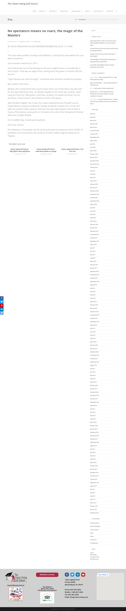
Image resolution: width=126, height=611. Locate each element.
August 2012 (93, 446)
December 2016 (94, 271)
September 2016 (94, 281)
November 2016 (94, 275)
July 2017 (92, 248)
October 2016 (93, 278)
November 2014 (94, 355)
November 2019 (94, 164)
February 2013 (94, 425)
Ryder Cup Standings (96, 83)
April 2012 (92, 459)
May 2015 (92, 335)
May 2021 (92, 114)
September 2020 (94, 137)
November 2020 (94, 130)
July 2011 (92, 489)
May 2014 (92, 375)
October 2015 (93, 318)
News (91, 533)
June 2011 (92, 492)
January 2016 (93, 308)
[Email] (2, 313)
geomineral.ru (94, 91)
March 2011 (93, 503)
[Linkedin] (78, 575)
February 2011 (94, 506)
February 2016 (94, 305)
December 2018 (94, 191)
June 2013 (92, 412)
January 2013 (93, 429)
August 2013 (93, 405)
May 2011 (92, 496)
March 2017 (93, 261)
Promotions (93, 540)
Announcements (94, 523)
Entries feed (93, 555)
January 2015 (93, 348)
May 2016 (92, 295)
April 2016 (92, 298)
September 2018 (94, 201)
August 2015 (93, 325)
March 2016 (93, 301)
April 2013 (92, 419)
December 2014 (94, 352)
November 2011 (94, 476)
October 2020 (93, 134)
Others (92, 536)
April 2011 (92, 499)
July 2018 (92, 207)
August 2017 (93, 244)
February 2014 (94, 385)
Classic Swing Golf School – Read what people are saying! (46, 150)
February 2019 (94, 184)
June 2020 (92, 147)
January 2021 (93, 127)
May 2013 (92, 415)
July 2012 (92, 449)
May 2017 (92, 254)
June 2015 (92, 332)
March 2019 (93, 181)
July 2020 (92, 144)
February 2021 (94, 124)
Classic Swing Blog (95, 526)
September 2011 (94, 482)
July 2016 (92, 288)
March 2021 (93, 120)
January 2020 (93, 157)
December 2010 (94, 513)
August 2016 (93, 285)
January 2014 (93, 389)
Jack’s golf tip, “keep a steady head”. (104, 88)
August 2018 (93, 204)
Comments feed (94, 557)
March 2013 (93, 422)
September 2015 (94, 321)
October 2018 (93, 197)
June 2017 (92, 251)
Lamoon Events (94, 529)
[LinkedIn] (2, 309)
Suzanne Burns (13, 41)
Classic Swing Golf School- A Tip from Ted (72, 150)
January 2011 (93, 509)
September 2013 (94, 402)
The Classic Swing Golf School (23, 3)
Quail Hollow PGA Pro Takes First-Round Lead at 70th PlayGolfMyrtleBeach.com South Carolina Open (103, 43)
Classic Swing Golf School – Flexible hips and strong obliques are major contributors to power (102, 94)
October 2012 (93, 439)
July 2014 (92, 368)
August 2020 (93, 140)
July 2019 (92, 171)
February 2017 (94, 265)
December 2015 (94, 311)
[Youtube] (83, 575)
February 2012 (94, 466)
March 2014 (93, 382)
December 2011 (94, 472)
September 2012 (94, 442)
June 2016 (92, 291)
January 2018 (93, 228)
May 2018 (92, 214)
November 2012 (94, 436)
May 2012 (92, 456)
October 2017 (93, 238)
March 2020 (93, 150)
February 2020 (94, 154)
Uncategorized (36, 41)
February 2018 (94, 224)
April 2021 (92, 117)
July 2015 (92, 328)
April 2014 (92, 378)
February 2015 (94, 345)
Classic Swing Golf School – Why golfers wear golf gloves (20, 150)
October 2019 (93, 167)
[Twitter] (72, 575)
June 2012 (92, 452)
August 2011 (93, 486)
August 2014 (93, 365)
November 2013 (94, 395)
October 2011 (93, 479)
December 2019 (94, 161)
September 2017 (94, 241)
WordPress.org (94, 559)
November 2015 (94, 315)
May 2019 (92, 177)
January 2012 (93, 469)
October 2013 (93, 399)
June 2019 (92, 174)
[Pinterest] (2, 305)
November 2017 (94, 234)
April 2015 (92, 338)
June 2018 (92, 211)
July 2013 (92, 409)
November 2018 (94, 194)
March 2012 (93, 462)
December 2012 (94, 432)
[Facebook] (67, 575)
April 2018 (92, 218)
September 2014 (94, 362)
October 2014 (93, 358)
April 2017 (92, 258)
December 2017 (94, 231)
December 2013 (94, 392)
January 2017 (93, 268)
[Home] (75, 19)
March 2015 (93, 342)
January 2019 (93, 187)
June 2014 (92, 372)
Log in (91, 552)
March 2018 (93, 221)
